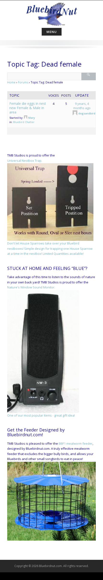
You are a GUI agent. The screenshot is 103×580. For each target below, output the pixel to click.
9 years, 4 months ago (82, 105)
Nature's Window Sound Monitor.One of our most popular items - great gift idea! (41, 351)
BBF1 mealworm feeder (75, 443)
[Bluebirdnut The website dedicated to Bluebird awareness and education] (51, 13)
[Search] (88, 76)
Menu (51, 32)
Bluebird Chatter (23, 122)
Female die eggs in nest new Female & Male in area (27, 107)
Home (11, 82)
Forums (23, 82)
